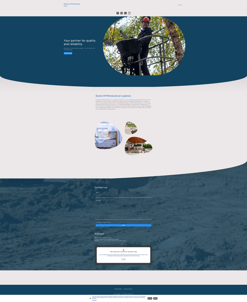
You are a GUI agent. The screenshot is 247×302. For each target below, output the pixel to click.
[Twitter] (125, 13)
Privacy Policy (128, 288)
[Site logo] (73, 8)
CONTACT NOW (68, 53)
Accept (123, 259)
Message (98, 200)
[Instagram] (121, 13)
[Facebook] (118, 13)
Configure (94, 300)
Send (123, 225)
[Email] (129, 13)
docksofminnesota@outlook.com (109, 239)
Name (98, 192)
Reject (155, 298)
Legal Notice (118, 288)
